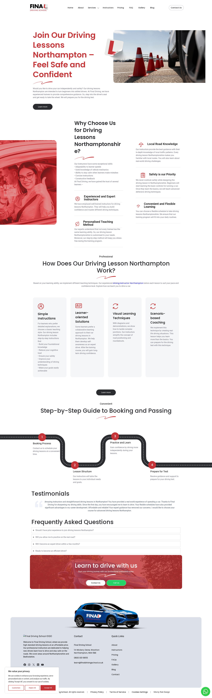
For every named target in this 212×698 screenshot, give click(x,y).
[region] (32, 680)
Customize (16, 688)
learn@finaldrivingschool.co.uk (88, 662)
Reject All (32, 688)
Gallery (141, 7)
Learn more (42, 107)
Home (70, 7)
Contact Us (176, 7)
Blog (152, 7)
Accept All (48, 688)
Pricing (120, 7)
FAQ (131, 7)
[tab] (106, 530)
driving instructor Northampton (128, 283)
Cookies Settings (140, 692)
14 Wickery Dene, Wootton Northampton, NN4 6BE (86, 651)
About (81, 7)
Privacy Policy (97, 692)
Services (92, 7)
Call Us (116, 583)
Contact (116, 674)
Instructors (108, 7)
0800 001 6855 (81, 657)
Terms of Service (118, 692)
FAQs (114, 659)
